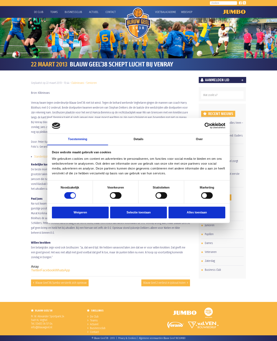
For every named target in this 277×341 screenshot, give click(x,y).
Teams (54, 12)
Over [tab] (199, 139)
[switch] (115, 195)
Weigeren (80, 212)
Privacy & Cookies (127, 338)
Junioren (209, 225)
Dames (209, 243)
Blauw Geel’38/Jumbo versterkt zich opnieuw (61, 283)
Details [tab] (139, 139)
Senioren (91, 83)
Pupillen (209, 234)
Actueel (94, 12)
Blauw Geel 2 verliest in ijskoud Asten (164, 283)
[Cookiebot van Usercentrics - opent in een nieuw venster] (207, 126)
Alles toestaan (197, 212)
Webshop (186, 12)
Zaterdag (210, 261)
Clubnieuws (77, 83)
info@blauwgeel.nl (41, 327)
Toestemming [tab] (77, 139)
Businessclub (73, 12)
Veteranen (211, 252)
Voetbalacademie (160, 12)
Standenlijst (41, 156)
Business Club (213, 270)
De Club (38, 12)
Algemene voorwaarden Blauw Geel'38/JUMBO (162, 338)
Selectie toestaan (139, 212)
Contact (110, 12)
